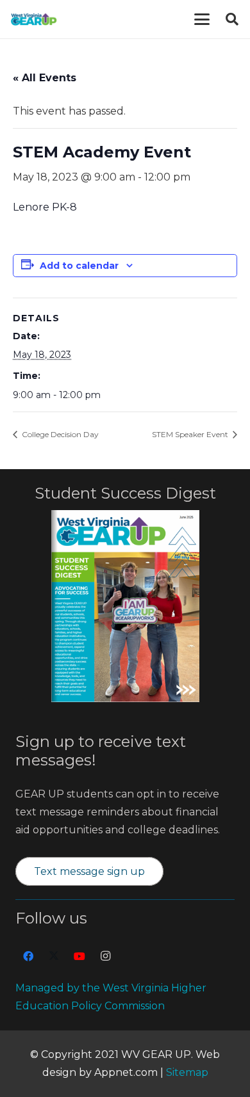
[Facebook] (28, 956)
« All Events (44, 78)
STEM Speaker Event (191, 434)
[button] (202, 19)
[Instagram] (105, 956)
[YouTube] (79, 956)
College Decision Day (59, 434)
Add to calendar (79, 265)
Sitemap (187, 1072)
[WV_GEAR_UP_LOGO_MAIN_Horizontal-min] (33, 19)
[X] (54, 956)
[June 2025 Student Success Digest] (125, 606)
